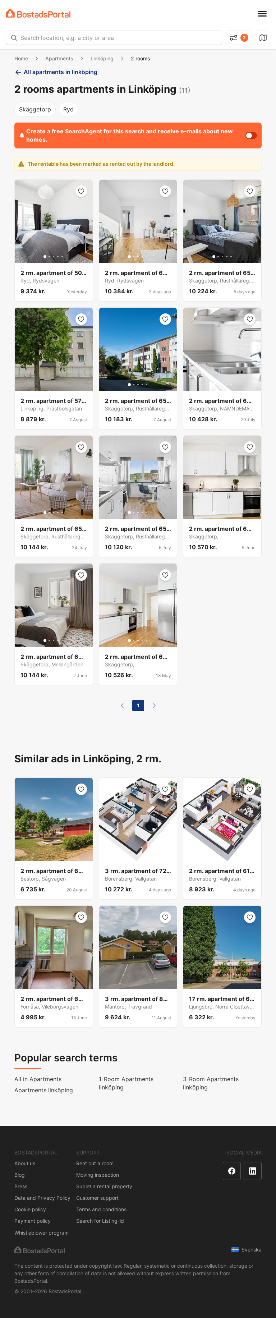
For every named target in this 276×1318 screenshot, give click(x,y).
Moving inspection (97, 1175)
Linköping (102, 58)
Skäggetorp (35, 109)
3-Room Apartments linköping (211, 1083)
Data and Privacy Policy (42, 1198)
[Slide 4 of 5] (58, 256)
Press (20, 1186)
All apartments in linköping (60, 71)
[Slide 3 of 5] (53, 256)
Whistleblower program (41, 1233)
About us (24, 1163)
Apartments (59, 58)
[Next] (154, 705)
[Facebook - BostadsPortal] (232, 1171)
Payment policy (32, 1221)
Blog (19, 1175)
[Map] (263, 38)
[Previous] (122, 705)
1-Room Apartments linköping (126, 1083)
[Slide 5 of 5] (62, 256)
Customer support (97, 1198)
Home (21, 58)
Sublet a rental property (104, 1186)
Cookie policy (30, 1209)
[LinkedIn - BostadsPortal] (253, 1171)
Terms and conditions (101, 1209)
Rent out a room (95, 1163)
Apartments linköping (43, 1090)
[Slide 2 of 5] (49, 256)
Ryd (68, 109)
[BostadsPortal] (38, 13)
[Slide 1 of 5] (45, 256)
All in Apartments (37, 1079)
